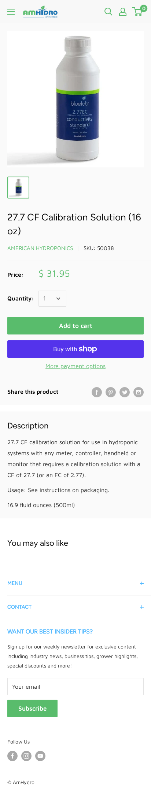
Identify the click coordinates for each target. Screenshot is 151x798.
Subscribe (32, 708)
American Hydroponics (40, 248)
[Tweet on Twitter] (124, 391)
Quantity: (20, 298)
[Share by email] (138, 391)
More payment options (75, 366)
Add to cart (75, 325)
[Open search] (108, 12)
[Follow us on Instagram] (26, 756)
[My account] (122, 12)
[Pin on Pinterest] (111, 391)
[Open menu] (11, 12)
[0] (137, 11)
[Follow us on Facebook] (12, 756)
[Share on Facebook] (97, 391)
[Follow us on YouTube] (40, 756)
